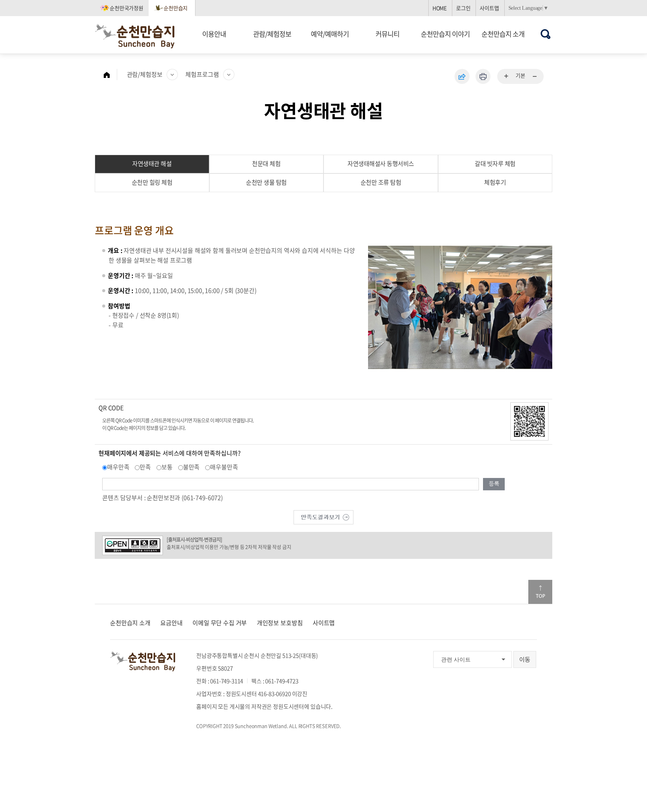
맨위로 (540, 592)
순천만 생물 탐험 (266, 182)
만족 (145, 466)
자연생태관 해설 (151, 163)
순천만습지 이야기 (445, 34)
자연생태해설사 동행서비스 (380, 163)
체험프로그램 (202, 74)
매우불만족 (224, 466)
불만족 (191, 466)
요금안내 (171, 622)
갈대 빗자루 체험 (495, 163)
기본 (520, 75)
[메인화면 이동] (110, 74)
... (506, 76)
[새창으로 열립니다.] (323, 516)
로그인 (463, 8)
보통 (167, 466)
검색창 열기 (545, 33)
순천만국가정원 (126, 8)
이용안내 (214, 34)
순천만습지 (176, 8)
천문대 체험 (266, 163)
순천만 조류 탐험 (381, 182)
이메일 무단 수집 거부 (219, 622)
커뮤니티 (388, 34)
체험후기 (495, 182)
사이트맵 (489, 8)
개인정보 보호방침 (280, 622)
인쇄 (483, 76)
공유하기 (462, 76)
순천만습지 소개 (503, 34)
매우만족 (118, 466)
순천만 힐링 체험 (152, 182)
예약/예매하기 (330, 34)
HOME (439, 8)
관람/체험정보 (272, 34)
